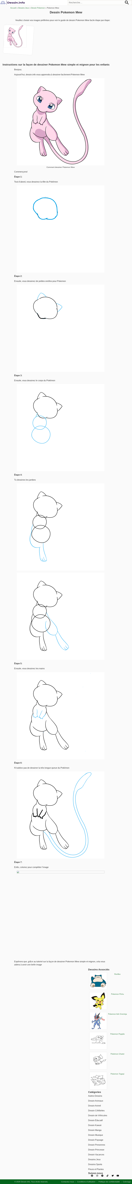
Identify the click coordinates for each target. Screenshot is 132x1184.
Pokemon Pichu (117, 994)
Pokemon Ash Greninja (117, 1014)
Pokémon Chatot (117, 1054)
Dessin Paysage (95, 1140)
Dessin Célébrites (96, 1110)
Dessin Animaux (95, 1101)
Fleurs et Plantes (96, 1169)
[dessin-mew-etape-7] (18, 39)
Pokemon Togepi (117, 1074)
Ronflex (117, 974)
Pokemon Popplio (117, 1034)
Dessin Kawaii (94, 1125)
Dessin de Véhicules (97, 1115)
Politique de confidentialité (109, 1182)
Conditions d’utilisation (86, 1182)
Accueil (13, 8)
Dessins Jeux (23, 8)
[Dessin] (13, 2)
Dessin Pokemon (38, 8)
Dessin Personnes (96, 1145)
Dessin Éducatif (95, 1120)
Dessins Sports (95, 1164)
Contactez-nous (67, 1182)
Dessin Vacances (96, 1154)
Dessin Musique (95, 1135)
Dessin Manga (94, 1130)
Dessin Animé (94, 1106)
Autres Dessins (95, 1096)
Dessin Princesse (96, 1150)
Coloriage (127, 1182)
